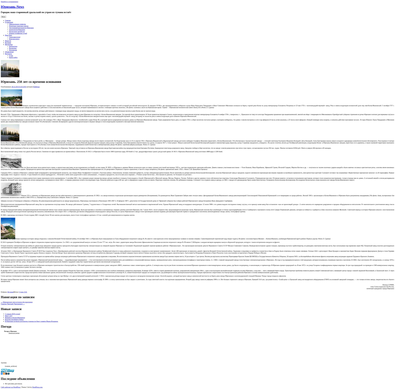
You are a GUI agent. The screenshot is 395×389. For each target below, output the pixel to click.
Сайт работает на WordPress (10, 387)
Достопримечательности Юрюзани (21, 28)
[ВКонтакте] (2, 374)
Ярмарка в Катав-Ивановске (15, 318)
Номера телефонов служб (18, 33)
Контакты (8, 54)
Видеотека (12, 48)
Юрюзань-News (12, 7)
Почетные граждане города (18, 26)
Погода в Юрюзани (10, 331)
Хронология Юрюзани (17, 30)
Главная (7, 20)
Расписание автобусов (17, 31)
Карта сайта (13, 57)
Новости (8, 41)
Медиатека (9, 44)
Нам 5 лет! (8, 316)
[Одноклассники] (4, 374)
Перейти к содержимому (9, 2)
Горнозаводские (14, 37)
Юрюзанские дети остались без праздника (17, 302)
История (8, 43)
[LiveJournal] (8, 374)
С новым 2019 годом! (12, 314)
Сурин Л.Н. (23, 292)
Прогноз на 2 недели (14, 333)
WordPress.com (37, 387)
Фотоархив (13, 50)
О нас (11, 55)
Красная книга (14, 39)
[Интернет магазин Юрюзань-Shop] (7, 372)
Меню (3, 17)
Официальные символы (17, 24)
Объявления (9, 52)
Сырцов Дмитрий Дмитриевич (13, 304)
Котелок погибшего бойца (14, 319)
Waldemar (36, 87)
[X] (6, 374)
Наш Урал (8, 35)
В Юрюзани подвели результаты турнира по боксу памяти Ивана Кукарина (31, 321)
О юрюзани (9, 22)
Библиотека (13, 46)
